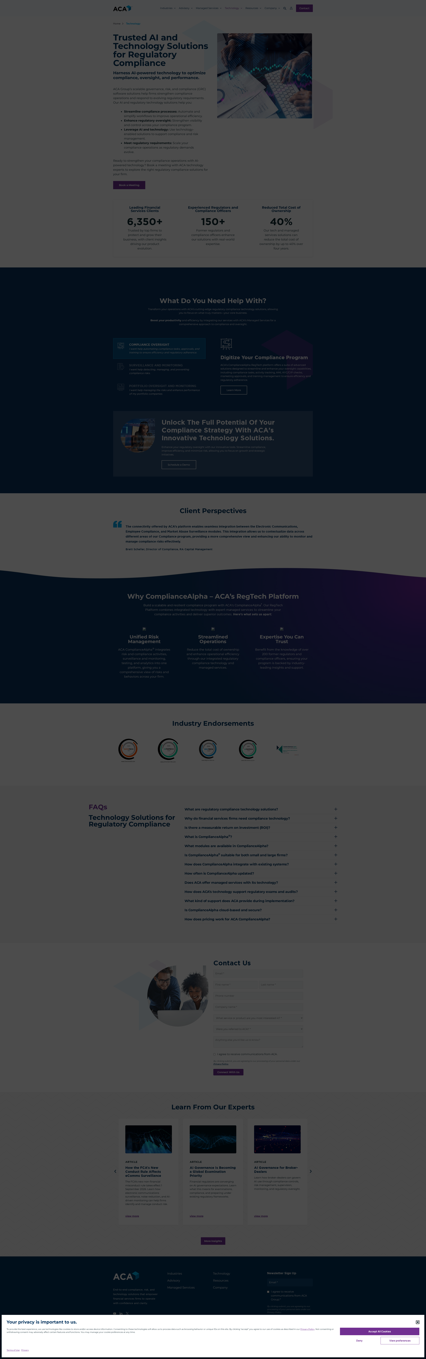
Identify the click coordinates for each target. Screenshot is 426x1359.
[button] (417, 1322)
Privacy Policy (307, 1329)
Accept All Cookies (379, 1331)
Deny (359, 1340)
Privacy (25, 1350)
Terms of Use (13, 1350)
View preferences (400, 1340)
